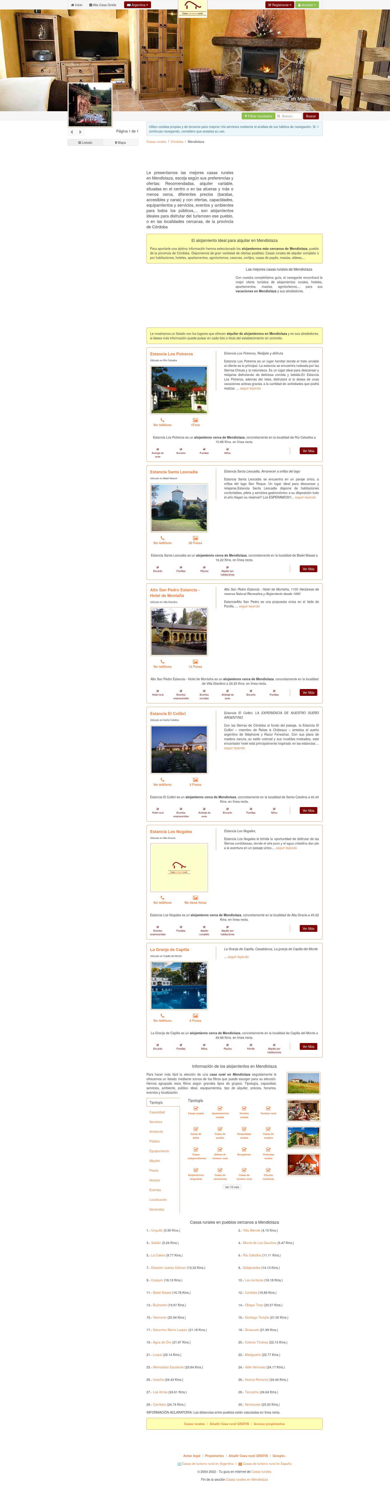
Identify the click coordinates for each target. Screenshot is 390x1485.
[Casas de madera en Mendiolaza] (268, 1129)
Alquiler (154, 1160)
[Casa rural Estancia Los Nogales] (179, 867)
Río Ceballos (252, 1255)
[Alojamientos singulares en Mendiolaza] (196, 1170)
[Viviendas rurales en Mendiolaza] (268, 1150)
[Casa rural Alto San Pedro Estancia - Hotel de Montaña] (179, 631)
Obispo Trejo (254, 1305)
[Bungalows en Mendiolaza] (244, 1150)
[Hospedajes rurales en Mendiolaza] (244, 1129)
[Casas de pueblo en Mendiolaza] (220, 1129)
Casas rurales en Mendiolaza (247, 1479)
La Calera (158, 1255)
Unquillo (157, 1230)
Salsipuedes (251, 1267)
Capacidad (157, 1112)
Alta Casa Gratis (104, 4)
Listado (86, 142)
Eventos (155, 1190)
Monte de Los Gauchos (259, 1242)
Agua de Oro (162, 1342)
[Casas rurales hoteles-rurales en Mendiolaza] (244, 1108)
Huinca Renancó (257, 1379)
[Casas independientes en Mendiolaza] (196, 1150)
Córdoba (177, 141)
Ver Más (308, 451)
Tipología (156, 1102)
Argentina (138, 4)
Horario (154, 1180)
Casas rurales (156, 141)
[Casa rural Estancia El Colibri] (179, 749)
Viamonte (160, 1317)
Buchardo (160, 1305)
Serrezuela (252, 1404)
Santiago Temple (257, 1317)
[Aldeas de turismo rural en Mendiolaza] (220, 1150)
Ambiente (156, 1131)
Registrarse (280, 4)
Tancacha (252, 1392)
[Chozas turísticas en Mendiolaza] (268, 1170)
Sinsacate (252, 1329)
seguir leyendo (250, 388)
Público (154, 1141)
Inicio (78, 4)
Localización (158, 1199)
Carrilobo (159, 1404)
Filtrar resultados (259, 116)
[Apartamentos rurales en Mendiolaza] (220, 1108)
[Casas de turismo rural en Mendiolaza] (244, 1170)
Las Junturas (254, 1280)
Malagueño (253, 1354)
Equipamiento (159, 1151)
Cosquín (157, 1280)
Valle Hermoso (255, 1367)
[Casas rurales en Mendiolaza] (196, 1108)
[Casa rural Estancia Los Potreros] (179, 390)
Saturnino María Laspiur (170, 1329)
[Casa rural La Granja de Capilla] (179, 985)
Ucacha (158, 1379)
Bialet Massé (162, 1292)
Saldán (156, 1242)
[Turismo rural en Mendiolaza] (268, 1108)
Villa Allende (251, 1230)
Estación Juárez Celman (168, 1267)
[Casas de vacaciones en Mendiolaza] (220, 1170)
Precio (153, 1170)
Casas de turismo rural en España (267, 1463)
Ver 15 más (232, 1187)
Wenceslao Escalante (168, 1367)
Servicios (155, 1121)
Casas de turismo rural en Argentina (207, 1463)
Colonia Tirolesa (256, 1342)
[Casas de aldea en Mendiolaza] (196, 1129)
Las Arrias (160, 1392)
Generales (156, 1209)
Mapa (121, 142)
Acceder (307, 4)
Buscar (311, 116)
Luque (157, 1354)
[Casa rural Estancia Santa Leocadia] (179, 508)
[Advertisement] (228, 158)
